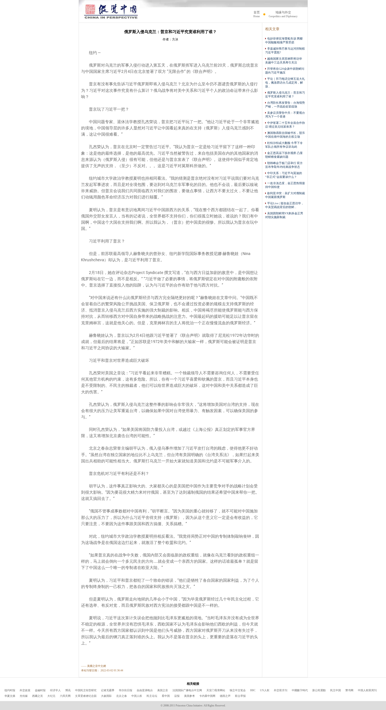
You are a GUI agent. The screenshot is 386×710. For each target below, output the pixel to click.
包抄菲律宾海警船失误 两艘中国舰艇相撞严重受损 (284, 40)
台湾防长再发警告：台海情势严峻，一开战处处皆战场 (285, 104)
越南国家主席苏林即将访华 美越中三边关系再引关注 (285, 60)
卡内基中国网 (207, 695)
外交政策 (25, 690)
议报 (177, 695)
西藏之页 (37, 695)
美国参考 (189, 695)
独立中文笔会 (238, 690)
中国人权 (136, 695)
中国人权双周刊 (367, 690)
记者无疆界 (107, 690)
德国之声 (225, 695)
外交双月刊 (280, 690)
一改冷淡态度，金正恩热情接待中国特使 (285, 185)
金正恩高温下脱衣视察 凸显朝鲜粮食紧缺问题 (284, 155)
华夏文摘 (9, 695)
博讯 (68, 690)
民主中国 (335, 690)
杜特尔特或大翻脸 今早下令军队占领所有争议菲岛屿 (284, 144)
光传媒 (24, 695)
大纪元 (51, 695)
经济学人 (55, 690)
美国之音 (162, 690)
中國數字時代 (300, 690)
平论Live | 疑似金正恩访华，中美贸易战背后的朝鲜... (284, 205)
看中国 (166, 695)
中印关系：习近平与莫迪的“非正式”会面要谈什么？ (283, 175)
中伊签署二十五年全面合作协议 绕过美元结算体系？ (285, 124)
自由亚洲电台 (145, 690)
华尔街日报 (125, 690)
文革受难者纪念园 (85, 695)
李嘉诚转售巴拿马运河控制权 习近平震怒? (285, 50)
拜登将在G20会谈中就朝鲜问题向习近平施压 (284, 70)
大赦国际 (106, 695)
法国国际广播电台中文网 (187, 690)
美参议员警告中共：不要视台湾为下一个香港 (285, 114)
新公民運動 (319, 690)
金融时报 (40, 690)
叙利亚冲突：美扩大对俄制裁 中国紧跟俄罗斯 (285, 195)
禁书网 (349, 690)
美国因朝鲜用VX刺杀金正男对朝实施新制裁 (284, 215)
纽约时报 (9, 690)
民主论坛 (152, 695)
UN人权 (264, 690)
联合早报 (240, 695)
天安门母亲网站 (215, 690)
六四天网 (65, 695)
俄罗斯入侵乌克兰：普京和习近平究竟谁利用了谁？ (285, 94)
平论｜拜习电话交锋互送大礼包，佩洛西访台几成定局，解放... (285, 82)
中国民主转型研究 (85, 690)
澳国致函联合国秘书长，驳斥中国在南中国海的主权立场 (285, 134)
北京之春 (121, 695)
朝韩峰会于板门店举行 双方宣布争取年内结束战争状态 (284, 165)
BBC (253, 690)
